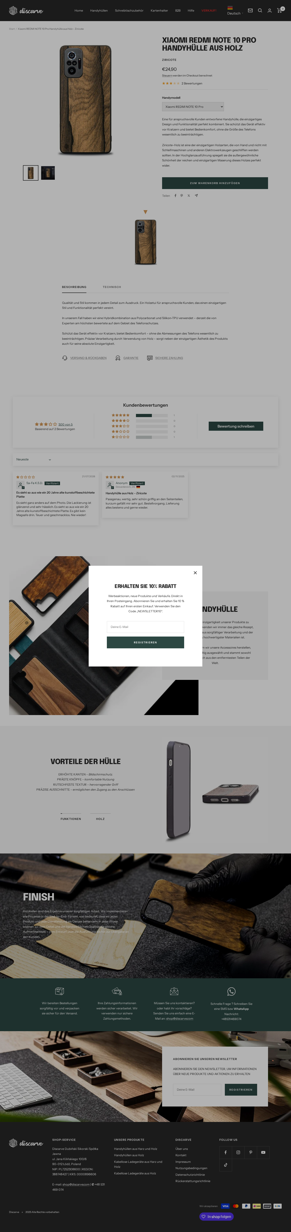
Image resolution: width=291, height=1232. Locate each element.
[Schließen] (195, 572)
